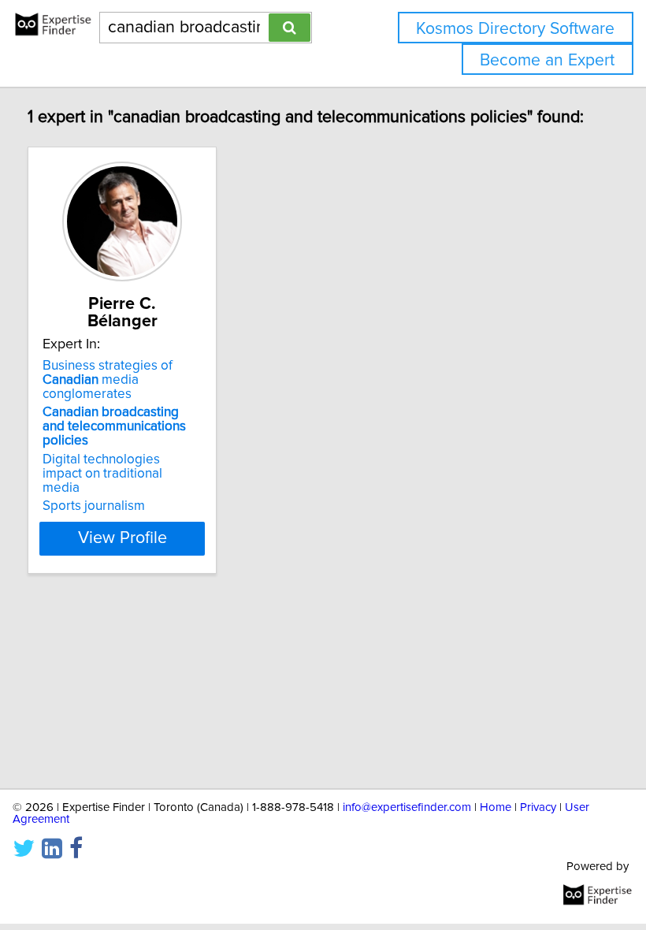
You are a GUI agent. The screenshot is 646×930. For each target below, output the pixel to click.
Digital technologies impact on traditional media (102, 473)
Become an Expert (547, 60)
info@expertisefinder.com (407, 807)
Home (495, 807)
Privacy (538, 807)
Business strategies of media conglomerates (108, 380)
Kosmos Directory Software (515, 28)
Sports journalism (94, 506)
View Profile (122, 538)
